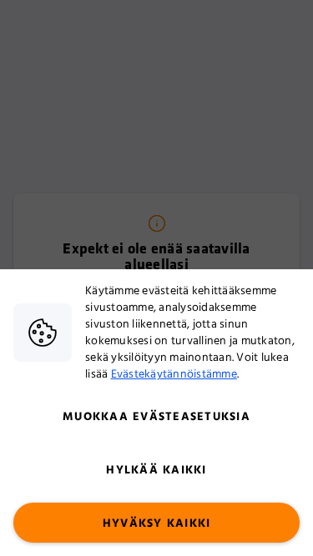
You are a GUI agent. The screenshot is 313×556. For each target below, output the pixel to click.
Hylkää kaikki (156, 470)
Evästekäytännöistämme (174, 374)
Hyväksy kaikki (157, 523)
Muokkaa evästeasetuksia (156, 417)
